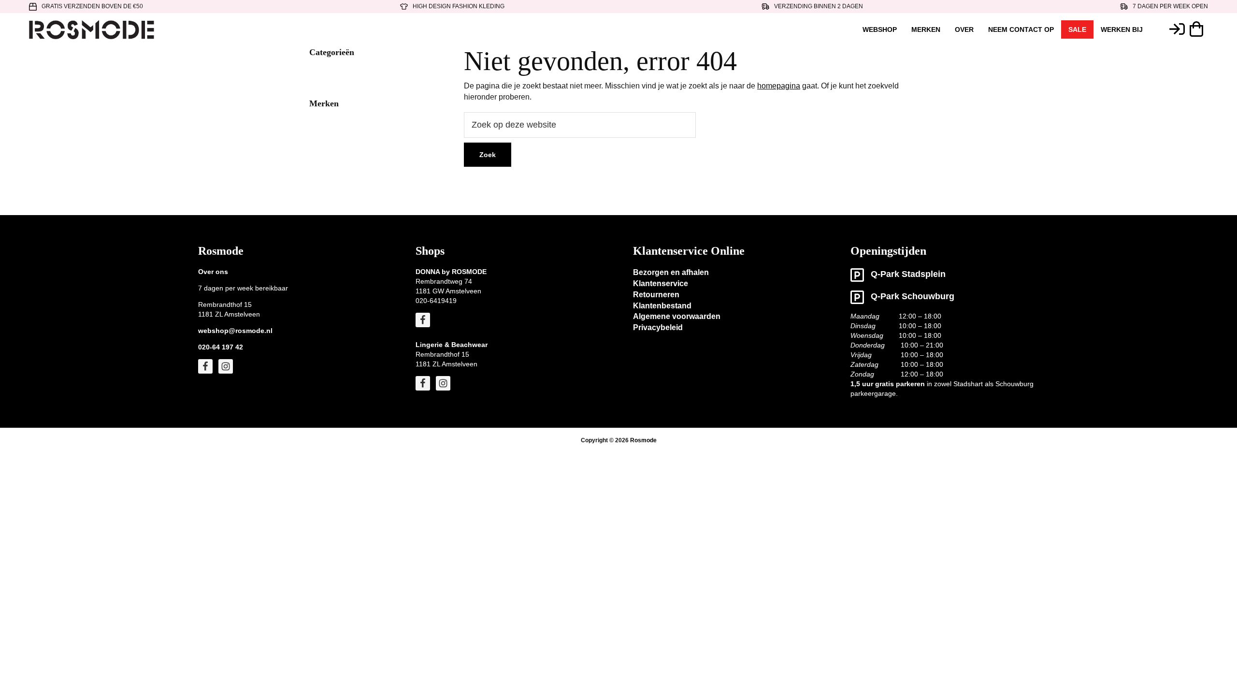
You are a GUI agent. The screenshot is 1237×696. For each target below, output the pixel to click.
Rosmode (643, 440)
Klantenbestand (662, 306)
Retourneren (656, 294)
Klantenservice (660, 283)
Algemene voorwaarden (676, 316)
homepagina (778, 86)
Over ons (213, 272)
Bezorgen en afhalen (671, 272)
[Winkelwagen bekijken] (1199, 29)
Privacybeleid (658, 327)
